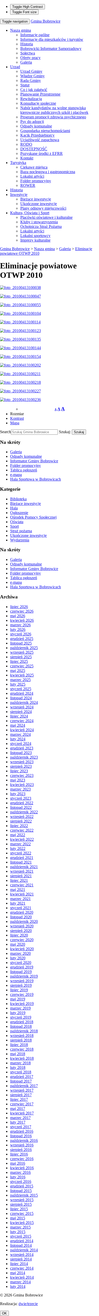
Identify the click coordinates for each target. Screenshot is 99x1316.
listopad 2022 (21, 807)
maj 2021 (17, 889)
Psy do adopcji (32, 121)
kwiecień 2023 (22, 784)
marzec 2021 (20, 899)
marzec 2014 (20, 1282)
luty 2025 (17, 684)
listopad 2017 (21, 1081)
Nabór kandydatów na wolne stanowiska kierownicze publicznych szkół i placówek (54, 110)
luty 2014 (17, 1286)
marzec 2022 (20, 844)
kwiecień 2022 (22, 839)
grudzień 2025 (21, 638)
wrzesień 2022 (22, 816)
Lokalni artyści (32, 176)
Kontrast (17, 418)
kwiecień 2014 (22, 1277)
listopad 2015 (21, 1191)
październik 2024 (24, 702)
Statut (24, 85)
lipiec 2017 (19, 1099)
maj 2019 (17, 999)
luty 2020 (17, 958)
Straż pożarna (21, 531)
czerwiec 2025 (22, 666)
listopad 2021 (21, 862)
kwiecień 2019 (22, 1003)
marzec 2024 (20, 734)
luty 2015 (17, 1232)
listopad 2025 (21, 643)
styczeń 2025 (20, 689)
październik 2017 (24, 1086)
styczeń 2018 (20, 1072)
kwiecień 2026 (22, 620)
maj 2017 (17, 1108)
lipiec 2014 (19, 1264)
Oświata (16, 522)
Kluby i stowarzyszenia (39, 222)
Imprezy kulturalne (35, 240)
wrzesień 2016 (22, 1145)
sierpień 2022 (21, 821)
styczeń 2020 (20, 962)
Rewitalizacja (31, 99)
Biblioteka (18, 499)
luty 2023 (17, 794)
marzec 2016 (20, 1172)
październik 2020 (24, 921)
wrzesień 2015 (22, 1200)
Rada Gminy (30, 80)
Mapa (14, 423)
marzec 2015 (20, 1227)
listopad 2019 (21, 972)
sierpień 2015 (21, 1204)
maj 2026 (17, 616)
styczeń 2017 (20, 1127)
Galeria (26, 62)
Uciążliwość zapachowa (39, 140)
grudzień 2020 (21, 912)
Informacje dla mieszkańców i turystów (51, 39)
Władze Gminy (32, 76)
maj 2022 (17, 835)
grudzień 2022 (21, 803)
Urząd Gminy (31, 71)
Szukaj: (65, 432)
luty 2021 (17, 903)
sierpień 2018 (21, 1040)
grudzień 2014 (21, 1241)
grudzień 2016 (21, 1131)
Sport (14, 526)
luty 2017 (17, 1122)
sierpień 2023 (21, 766)
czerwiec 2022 (22, 830)
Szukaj (79, 432)
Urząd (15, 67)
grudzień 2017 (21, 1076)
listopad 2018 (21, 1026)
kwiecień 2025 (22, 675)
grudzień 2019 (21, 967)
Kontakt (26, 158)
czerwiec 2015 (22, 1213)
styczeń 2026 (20, 634)
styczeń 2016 (20, 1181)
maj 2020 (17, 944)
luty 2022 (17, 848)
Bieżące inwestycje (35, 199)
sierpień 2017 (21, 1095)
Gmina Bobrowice (45, 21)
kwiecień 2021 (22, 894)
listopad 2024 (21, 698)
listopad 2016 (21, 1136)
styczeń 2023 (20, 798)
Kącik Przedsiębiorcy (37, 135)
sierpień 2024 (21, 711)
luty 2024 (17, 739)
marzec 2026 (20, 625)
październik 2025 (24, 648)
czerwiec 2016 (22, 1159)
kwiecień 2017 (22, 1113)
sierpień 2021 (21, 876)
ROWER (27, 185)
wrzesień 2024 (22, 707)
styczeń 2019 (20, 1017)
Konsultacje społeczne (38, 103)
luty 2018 (17, 1067)
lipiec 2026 (19, 607)
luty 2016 (17, 1177)
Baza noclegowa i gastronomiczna (47, 172)
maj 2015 (17, 1218)
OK (4, 1313)
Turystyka (18, 162)
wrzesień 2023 (22, 762)
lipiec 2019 (19, 990)
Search (5, 432)
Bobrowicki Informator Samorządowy (50, 48)
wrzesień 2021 (22, 871)
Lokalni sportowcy (35, 235)
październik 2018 (24, 1031)
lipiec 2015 (19, 1209)
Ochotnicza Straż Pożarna (41, 226)
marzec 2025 (20, 680)
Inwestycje (18, 194)
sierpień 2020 (21, 930)
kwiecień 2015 (22, 1222)
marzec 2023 (20, 789)
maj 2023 (17, 780)
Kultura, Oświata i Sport (29, 213)
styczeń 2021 (20, 908)
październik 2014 (24, 1250)
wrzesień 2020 (22, 926)
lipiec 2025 (19, 661)
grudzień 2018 (21, 1022)
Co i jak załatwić (33, 89)
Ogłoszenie (19, 512)
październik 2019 (24, 976)
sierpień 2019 (21, 985)
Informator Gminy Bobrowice (34, 461)
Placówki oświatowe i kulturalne (46, 217)
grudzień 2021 (21, 857)
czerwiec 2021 (22, 885)
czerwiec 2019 (22, 994)
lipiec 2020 (19, 935)
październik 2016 (24, 1140)
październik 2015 (24, 1195)
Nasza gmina (20, 30)
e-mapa (16, 474)
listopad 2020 (21, 917)
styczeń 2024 (20, 743)
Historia (26, 44)
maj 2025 (17, 670)
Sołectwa (27, 53)
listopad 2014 (21, 1245)
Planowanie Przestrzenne (40, 94)
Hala (14, 508)
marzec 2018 (20, 1063)
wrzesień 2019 (22, 981)
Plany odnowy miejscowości (43, 208)
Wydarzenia (19, 540)
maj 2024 (17, 725)
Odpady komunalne (36, 126)
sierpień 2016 (21, 1149)
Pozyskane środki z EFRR (41, 153)
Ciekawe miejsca (33, 167)
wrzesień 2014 (22, 1254)
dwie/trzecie (28, 1304)
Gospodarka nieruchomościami (45, 131)
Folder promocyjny (35, 181)
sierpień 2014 (21, 1259)
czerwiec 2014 (22, 1268)
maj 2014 (17, 1273)
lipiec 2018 (19, 1045)
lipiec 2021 (19, 880)
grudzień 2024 (21, 693)
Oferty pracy (30, 58)
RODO (26, 144)
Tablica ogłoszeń (23, 470)
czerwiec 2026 (22, 611)
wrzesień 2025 (22, 652)
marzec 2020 (20, 953)
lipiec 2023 (19, 771)
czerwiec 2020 (22, 940)
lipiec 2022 (19, 826)
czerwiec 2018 (22, 1049)
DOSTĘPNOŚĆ (33, 149)
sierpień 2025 (21, 657)
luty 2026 (17, 629)
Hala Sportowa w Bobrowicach (35, 479)
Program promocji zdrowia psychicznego (53, 117)
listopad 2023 (21, 753)
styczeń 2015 (20, 1236)
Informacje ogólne (35, 35)
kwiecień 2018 (22, 1058)
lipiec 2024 (19, 716)
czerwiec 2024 (22, 721)
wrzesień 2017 (22, 1090)
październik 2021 (24, 867)
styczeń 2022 (20, 853)
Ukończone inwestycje (38, 204)
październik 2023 (24, 757)
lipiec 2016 (19, 1154)
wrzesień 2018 (22, 1035)
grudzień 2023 (21, 748)
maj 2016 (17, 1163)
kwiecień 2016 (22, 1168)
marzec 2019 (20, 1008)
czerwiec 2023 (22, 775)
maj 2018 (17, 1054)
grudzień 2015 (21, 1186)
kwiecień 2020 (22, 949)
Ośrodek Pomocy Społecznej (33, 517)
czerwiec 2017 (22, 1104)
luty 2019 (17, 1013)
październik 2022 (24, 812)
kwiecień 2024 (22, 730)
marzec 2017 (20, 1118)
